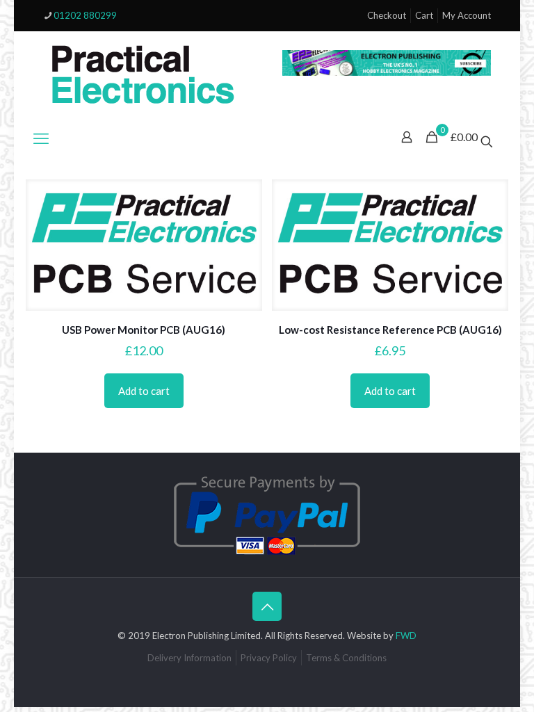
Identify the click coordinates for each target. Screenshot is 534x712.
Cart (424, 15)
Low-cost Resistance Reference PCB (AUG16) (390, 329)
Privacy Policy (269, 657)
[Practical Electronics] (143, 75)
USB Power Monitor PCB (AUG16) (143, 329)
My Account (466, 15)
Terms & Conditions (346, 657)
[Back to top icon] (267, 606)
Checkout (386, 15)
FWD (406, 635)
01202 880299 (85, 15)
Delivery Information (189, 657)
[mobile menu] (41, 138)
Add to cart (144, 391)
